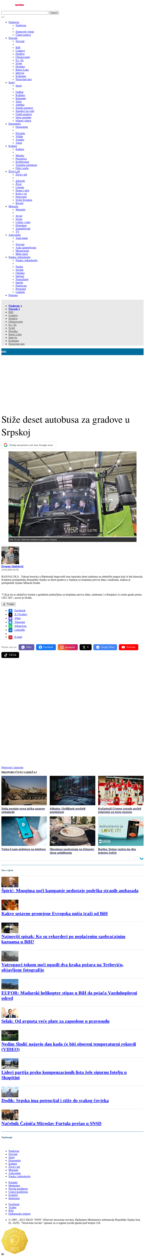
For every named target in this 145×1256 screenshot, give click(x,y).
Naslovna (13, 22)
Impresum (14, 1198)
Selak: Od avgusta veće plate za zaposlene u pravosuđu (55, 1021)
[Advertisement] (72, 381)
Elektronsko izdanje (19, 1213)
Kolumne (13, 340)
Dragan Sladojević (12, 566)
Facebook (19, 610)
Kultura (12, 145)
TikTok (12, 655)
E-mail (18, 636)
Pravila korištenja (18, 1188)
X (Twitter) (20, 614)
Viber (17, 618)
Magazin (13, 206)
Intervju (12, 337)
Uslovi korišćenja (18, 1191)
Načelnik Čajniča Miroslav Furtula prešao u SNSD (51, 1123)
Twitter (12, 1207)
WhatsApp (20, 625)
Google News (107, 647)
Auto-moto (14, 234)
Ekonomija (14, 123)
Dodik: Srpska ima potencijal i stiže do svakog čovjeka (55, 1100)
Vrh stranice (11, 1144)
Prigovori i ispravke (12, 767)
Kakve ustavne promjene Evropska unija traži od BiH (54, 913)
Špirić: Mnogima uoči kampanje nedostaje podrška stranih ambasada (69, 890)
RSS (11, 1210)
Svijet (11, 328)
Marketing (14, 1185)
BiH (10, 312)
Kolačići (13, 1195)
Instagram (70, 647)
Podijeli (10, 604)
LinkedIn (19, 629)
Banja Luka (15, 334)
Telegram (19, 622)
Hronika (13, 331)
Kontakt (13, 1182)
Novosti (12, 38)
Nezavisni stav (16, 343)
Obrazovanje (15, 321)
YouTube (130, 647)
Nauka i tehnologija (19, 257)
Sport (11, 82)
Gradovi (13, 315)
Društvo (13, 318)
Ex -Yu (12, 324)
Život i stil (14, 171)
